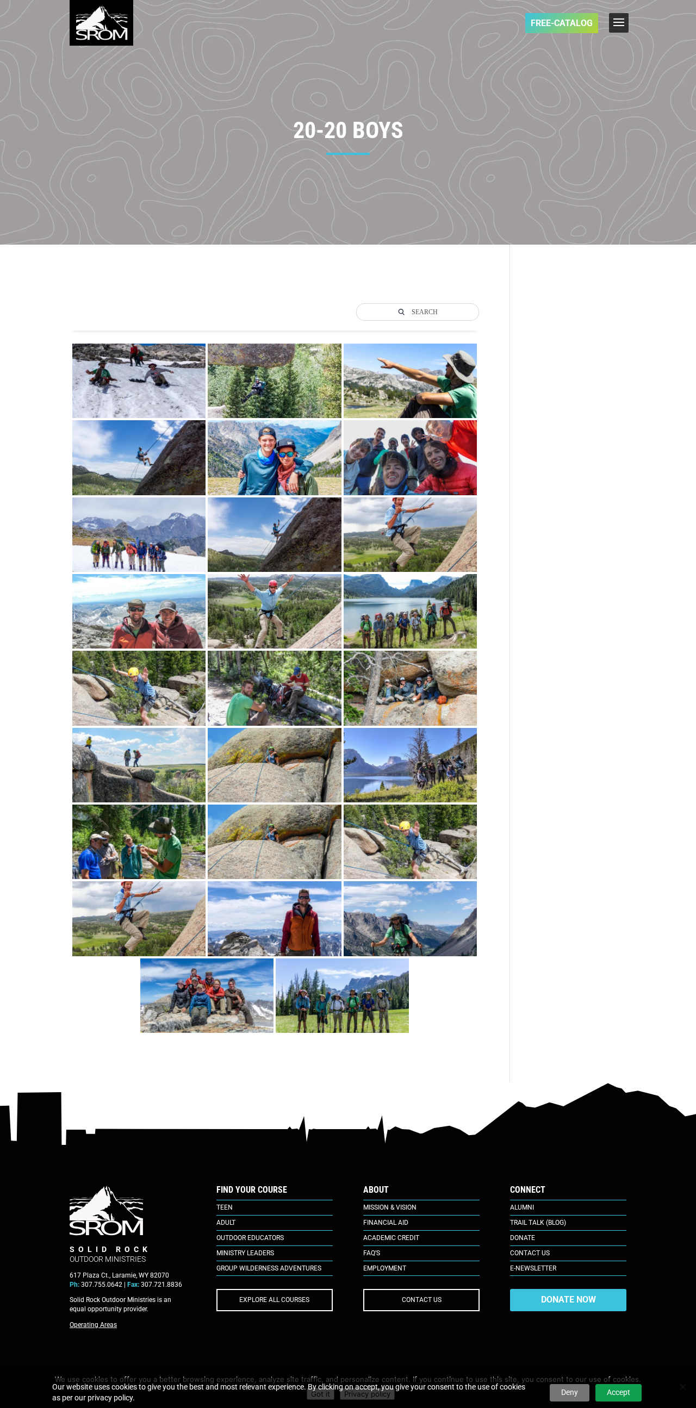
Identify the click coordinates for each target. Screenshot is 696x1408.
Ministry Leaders (245, 1253)
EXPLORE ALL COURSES (274, 1300)
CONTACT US (422, 1300)
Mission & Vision (390, 1207)
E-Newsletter (533, 1268)
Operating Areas (93, 1325)
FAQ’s (371, 1253)
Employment (384, 1268)
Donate (522, 1238)
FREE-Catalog (562, 23)
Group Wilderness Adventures (268, 1268)
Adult (225, 1222)
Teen (224, 1207)
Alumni (522, 1207)
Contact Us (530, 1253)
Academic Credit (391, 1238)
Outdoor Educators (250, 1238)
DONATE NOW (568, 1299)
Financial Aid (385, 1222)
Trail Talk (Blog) (538, 1222)
